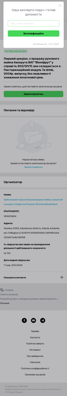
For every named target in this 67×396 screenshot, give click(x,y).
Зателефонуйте (33, 33)
